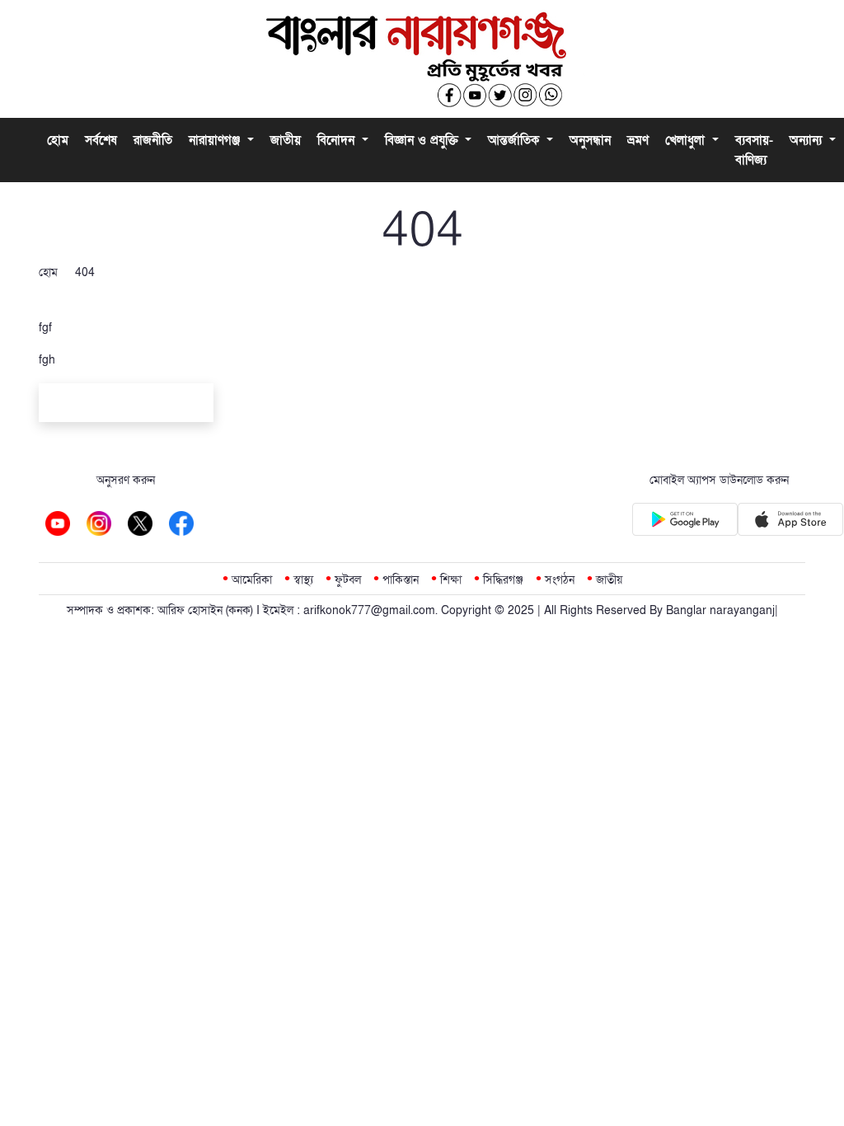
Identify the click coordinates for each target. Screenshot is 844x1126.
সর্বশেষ (101, 140)
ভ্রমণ (638, 140)
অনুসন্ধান (590, 140)
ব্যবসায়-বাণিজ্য (754, 150)
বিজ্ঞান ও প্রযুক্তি (423, 140)
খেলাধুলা (687, 140)
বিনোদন (338, 140)
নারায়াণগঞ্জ (216, 140)
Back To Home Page (126, 405)
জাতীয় (285, 140)
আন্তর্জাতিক (515, 140)
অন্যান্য (808, 140)
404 (85, 272)
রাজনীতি (153, 140)
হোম (57, 140)
